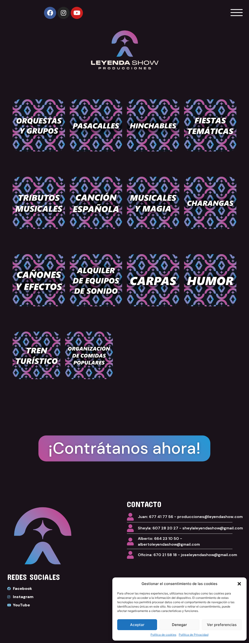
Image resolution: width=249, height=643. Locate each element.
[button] (239, 583)
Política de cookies (163, 634)
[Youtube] (77, 13)
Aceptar (137, 624)
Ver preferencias (222, 624)
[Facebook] (50, 13)
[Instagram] (63, 13)
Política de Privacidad (193, 634)
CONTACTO (144, 504)
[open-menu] (235, 13)
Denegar (179, 624)
